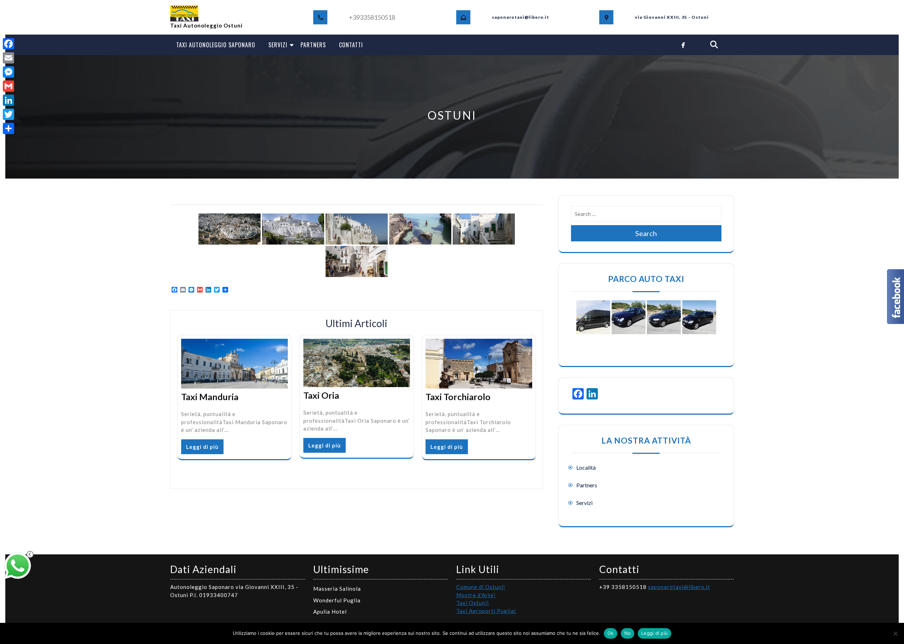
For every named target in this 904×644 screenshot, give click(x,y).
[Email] (8, 58)
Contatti (351, 45)
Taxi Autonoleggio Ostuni (206, 25)
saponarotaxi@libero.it (679, 587)
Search (646, 233)
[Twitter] (8, 114)
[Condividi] (8, 128)
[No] (895, 633)
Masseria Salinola (337, 588)
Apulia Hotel (330, 611)
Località (586, 467)
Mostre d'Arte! (476, 595)
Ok (610, 633)
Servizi (277, 45)
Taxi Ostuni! (472, 603)
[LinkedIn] (8, 100)
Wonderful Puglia (337, 600)
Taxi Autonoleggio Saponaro (215, 45)
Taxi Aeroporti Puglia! (486, 611)
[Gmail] (8, 86)
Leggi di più (202, 447)
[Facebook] (8, 44)
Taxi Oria (321, 395)
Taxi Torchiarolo (458, 396)
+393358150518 (372, 17)
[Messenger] (8, 72)
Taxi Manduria (209, 396)
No (627, 633)
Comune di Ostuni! (480, 587)
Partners (313, 45)
